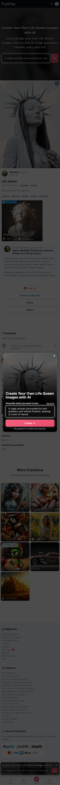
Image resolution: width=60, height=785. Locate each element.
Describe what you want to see (22, 403)
